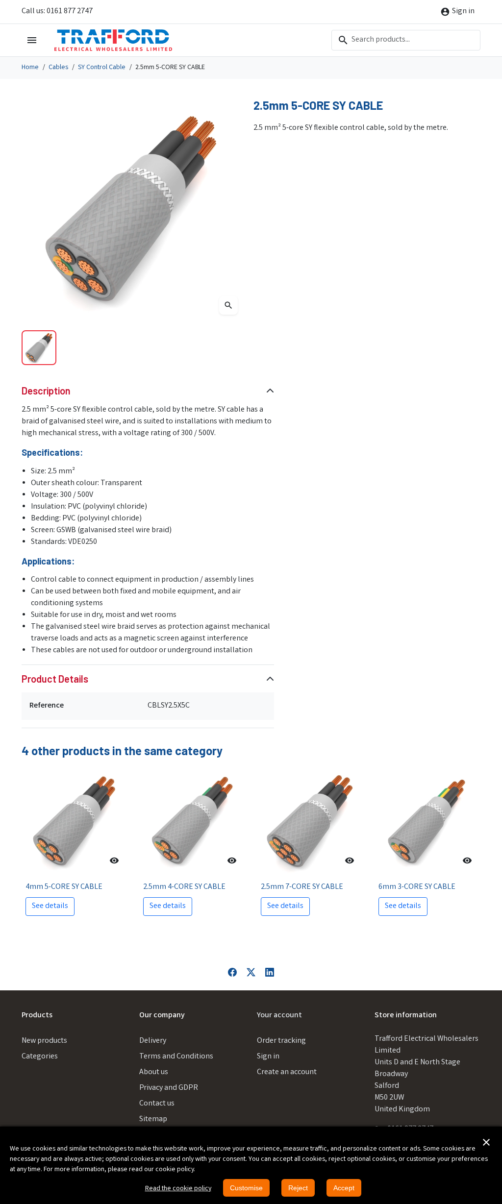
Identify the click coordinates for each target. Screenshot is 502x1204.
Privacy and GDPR (168, 1088)
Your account (279, 1015)
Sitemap (153, 1119)
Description (46, 390)
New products (44, 1041)
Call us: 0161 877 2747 (57, 11)
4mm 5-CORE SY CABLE (63, 887)
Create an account (287, 1072)
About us (153, 1072)
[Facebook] (232, 972)
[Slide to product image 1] (39, 347)
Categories (40, 1056)
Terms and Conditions (176, 1056)
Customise (246, 1188)
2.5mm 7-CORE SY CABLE (302, 887)
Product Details (55, 679)
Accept (343, 1188)
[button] (486, 1142)
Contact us (157, 1103)
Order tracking (281, 1041)
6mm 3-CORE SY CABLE (416, 887)
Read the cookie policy (178, 1189)
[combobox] (405, 40)
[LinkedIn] (269, 972)
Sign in (268, 1056)
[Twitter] (251, 972)
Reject (298, 1188)
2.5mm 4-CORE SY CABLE (184, 887)
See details (50, 906)
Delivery (152, 1041)
